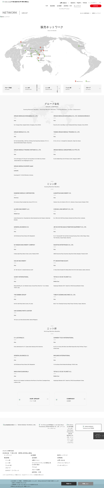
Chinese (85, 2)
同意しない (85, 483)
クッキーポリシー (62, 465)
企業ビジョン (36, 460)
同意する (68, 483)
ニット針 (48, 88)
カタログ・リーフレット (12, 470)
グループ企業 (36, 469)
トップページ (8, 455)
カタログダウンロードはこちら (98, 436)
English (79, 2)
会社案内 (63, 10)
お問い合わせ (63, 2)
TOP (47, 5)
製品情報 (52, 5)
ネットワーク (77, 5)
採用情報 (95, 6)
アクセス (34, 467)
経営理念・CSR (68, 5)
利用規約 (36, 474)
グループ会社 (8, 88)
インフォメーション (64, 8)
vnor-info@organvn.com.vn (27, 160)
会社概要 (59, 5)
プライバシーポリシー (63, 462)
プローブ (88, 88)
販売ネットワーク (77, 10)
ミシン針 (28, 88)
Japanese (73, 2)
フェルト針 (68, 88)
